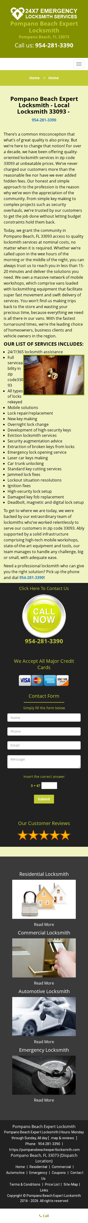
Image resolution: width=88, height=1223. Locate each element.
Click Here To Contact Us (44, 588)
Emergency (38, 1173)
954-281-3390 (54, 45)
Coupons (59, 1173)
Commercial (61, 1167)
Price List (52, 1184)
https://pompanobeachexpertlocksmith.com (44, 1150)
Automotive (15, 1173)
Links (44, 1190)
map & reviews (63, 1138)
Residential (38, 1167)
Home (34, 77)
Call (45, 1215)
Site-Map (71, 1184)
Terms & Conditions (24, 1184)
